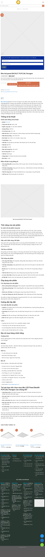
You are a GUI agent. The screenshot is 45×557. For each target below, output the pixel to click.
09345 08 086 (19, 493)
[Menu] (2, 2)
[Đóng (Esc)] (1, 550)
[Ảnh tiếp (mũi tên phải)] (4, 555)
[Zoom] (2, 54)
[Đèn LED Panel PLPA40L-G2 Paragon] (8, 435)
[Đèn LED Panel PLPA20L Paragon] (22, 435)
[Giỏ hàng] (43, 2)
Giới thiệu (15, 456)
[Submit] (43, 6)
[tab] (2, 99)
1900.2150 (41, 497)
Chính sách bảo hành (28, 463)
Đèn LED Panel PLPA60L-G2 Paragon (35, 445)
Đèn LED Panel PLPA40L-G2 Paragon (6, 445)
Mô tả (2, 98)
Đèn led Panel (7, 89)
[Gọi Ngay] (42, 545)
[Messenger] (42, 536)
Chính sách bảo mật (28, 466)
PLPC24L (8, 122)
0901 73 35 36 (29, 491)
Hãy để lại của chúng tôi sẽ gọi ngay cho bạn (20, 57)
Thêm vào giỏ (12, 84)
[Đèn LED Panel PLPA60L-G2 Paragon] (37, 435)
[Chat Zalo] (42, 540)
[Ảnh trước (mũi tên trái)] (1, 555)
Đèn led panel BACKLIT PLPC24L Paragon (9, 91)
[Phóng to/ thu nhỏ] (4, 550)
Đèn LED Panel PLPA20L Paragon (22, 445)
